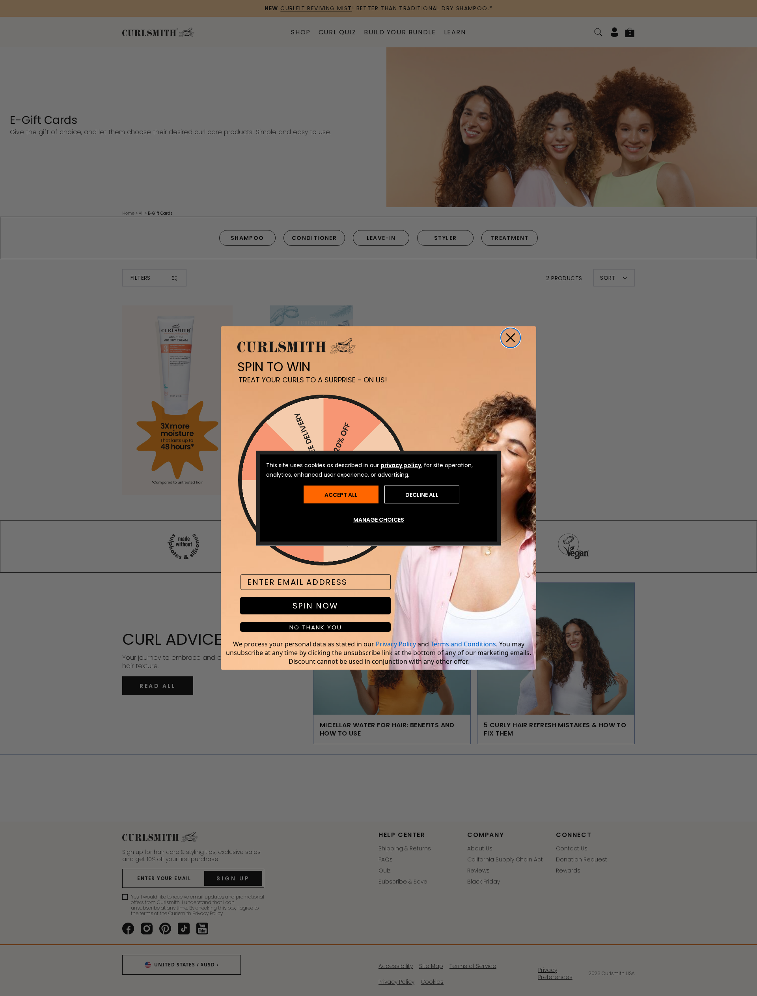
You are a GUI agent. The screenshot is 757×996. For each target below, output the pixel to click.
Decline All (421, 494)
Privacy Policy (396, 644)
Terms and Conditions (463, 644)
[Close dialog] (510, 338)
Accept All (341, 494)
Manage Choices (378, 520)
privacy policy (400, 465)
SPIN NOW (315, 605)
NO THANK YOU (315, 627)
